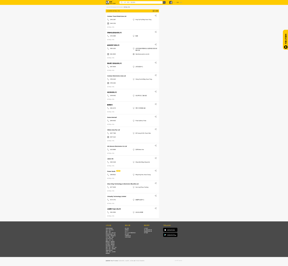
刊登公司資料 (128, 237)
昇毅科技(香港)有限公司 (114, 32)
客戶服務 (146, 232)
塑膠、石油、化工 (110, 240)
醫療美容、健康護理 (110, 241)
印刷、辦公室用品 (110, 229)
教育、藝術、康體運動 (111, 248)
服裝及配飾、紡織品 (110, 245)
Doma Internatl (112, 117)
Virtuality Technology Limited (116, 196)
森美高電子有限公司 (113, 45)
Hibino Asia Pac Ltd (113, 130)
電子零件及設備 (112, 7)
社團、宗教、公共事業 (111, 251)
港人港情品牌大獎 (148, 229)
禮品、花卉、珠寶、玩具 (111, 247)
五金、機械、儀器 (110, 237)
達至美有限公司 (112, 92)
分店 (118, 171)
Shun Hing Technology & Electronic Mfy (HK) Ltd (123, 184)
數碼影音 (110, 105)
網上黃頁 (127, 228)
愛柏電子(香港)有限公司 (114, 63)
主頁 (107, 7)
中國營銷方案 (128, 235)
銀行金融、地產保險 (110, 244)
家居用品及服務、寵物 (111, 234)
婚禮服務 (108, 253)
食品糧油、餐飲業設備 (111, 235)
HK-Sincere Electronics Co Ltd (117, 146)
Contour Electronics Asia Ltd (116, 76)
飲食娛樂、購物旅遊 (110, 243)
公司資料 (146, 228)
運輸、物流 (108, 231)
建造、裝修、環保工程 (111, 232)
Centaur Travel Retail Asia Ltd (116, 16)
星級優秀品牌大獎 (148, 231)
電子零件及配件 (120, 7)
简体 (181, 2)
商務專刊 (127, 229)
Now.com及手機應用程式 (130, 232)
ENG (174, 2)
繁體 (178, 2)
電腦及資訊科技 (109, 250)
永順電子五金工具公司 (114, 209)
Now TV (126, 231)
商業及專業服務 (109, 228)
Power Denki (111, 171)
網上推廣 (127, 234)
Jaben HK (110, 159)
